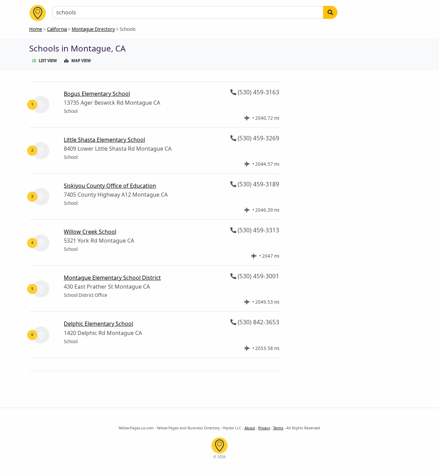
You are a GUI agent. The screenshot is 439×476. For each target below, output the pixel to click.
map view (81, 60)
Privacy (264, 428)
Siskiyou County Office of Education (110, 185)
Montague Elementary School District (112, 277)
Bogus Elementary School (97, 93)
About (250, 428)
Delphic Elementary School (98, 323)
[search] (330, 12)
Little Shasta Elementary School (104, 139)
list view (48, 60)
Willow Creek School (90, 231)
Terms (278, 428)
